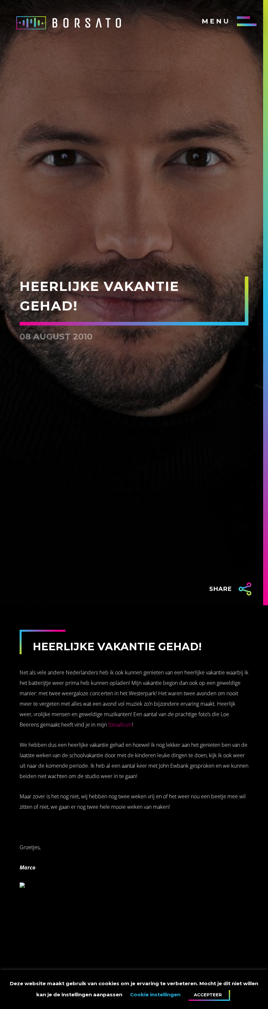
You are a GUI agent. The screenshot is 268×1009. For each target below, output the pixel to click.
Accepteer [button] (208, 994)
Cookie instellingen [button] (155, 994)
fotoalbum (120, 724)
